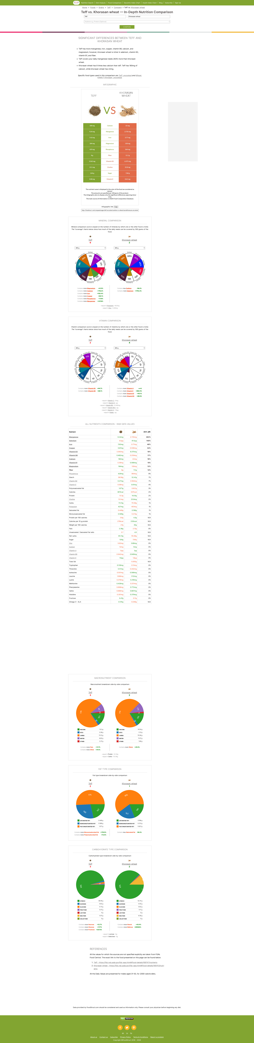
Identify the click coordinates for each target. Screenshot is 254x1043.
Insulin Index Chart (150, 3)
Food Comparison (114, 3)
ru (127, 1033)
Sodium (72, 547)
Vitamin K (111, 410)
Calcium (72, 459)
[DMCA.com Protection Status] (127, 1019)
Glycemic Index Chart (132, 3)
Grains (101, 7)
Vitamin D (112, 403)
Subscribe (168, 3)
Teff (109, 7)
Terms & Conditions (140, 1037)
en (123, 1033)
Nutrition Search (87, 3)
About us (93, 1037)
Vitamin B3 (73, 452)
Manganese (73, 437)
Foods (92, 7)
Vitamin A (72, 551)
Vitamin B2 (73, 481)
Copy (115, 207)
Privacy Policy (125, 1037)
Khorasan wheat (138, 7)
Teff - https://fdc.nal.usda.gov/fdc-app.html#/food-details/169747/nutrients (125, 962)
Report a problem (157, 1037)
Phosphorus (73, 474)
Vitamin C (111, 400)
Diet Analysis (101, 3)
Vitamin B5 (109, 405)
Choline (72, 499)
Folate (112, 412)
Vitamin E (72, 485)
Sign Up (178, 3)
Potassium (110, 305)
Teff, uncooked (125, 75)
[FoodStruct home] (77, 4)
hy (131, 1033)
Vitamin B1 (73, 463)
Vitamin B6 (73, 455)
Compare (118, 7)
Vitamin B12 (112, 408)
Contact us (104, 1037)
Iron (70, 444)
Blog (161, 3)
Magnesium (73, 466)
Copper (72, 448)
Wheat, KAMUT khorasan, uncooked (120, 76)
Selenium (72, 441)
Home (84, 7)
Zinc (110, 308)
